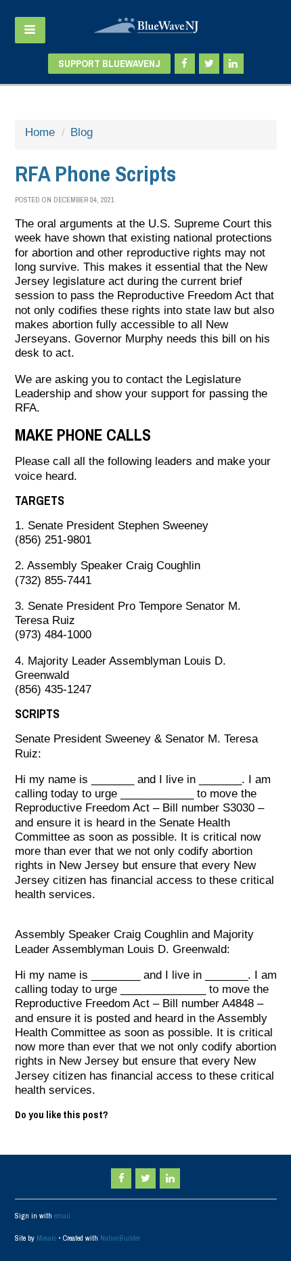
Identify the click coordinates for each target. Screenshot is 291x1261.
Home (40, 132)
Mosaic (46, 1238)
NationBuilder (120, 1238)
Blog (81, 132)
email (62, 1215)
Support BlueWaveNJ (109, 63)
